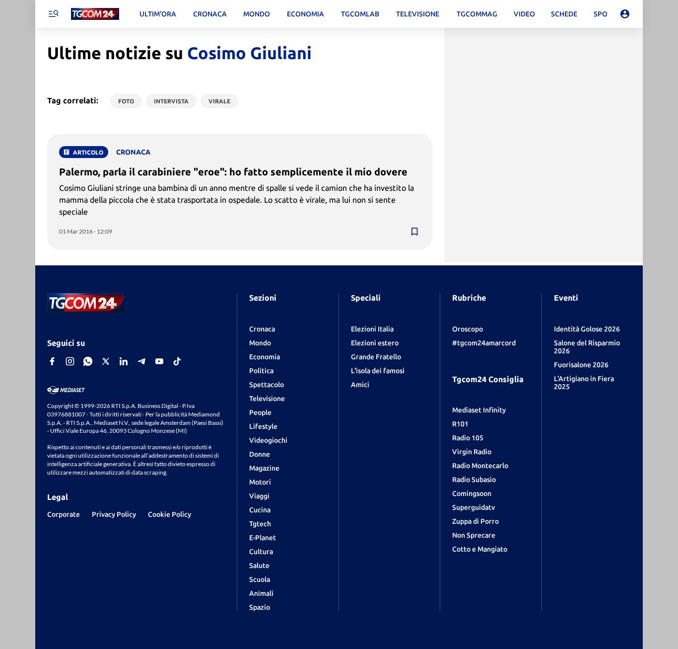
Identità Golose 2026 (587, 329)
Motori (260, 482)
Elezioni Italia (372, 329)
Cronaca (262, 329)
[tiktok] (177, 361)
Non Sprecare (473, 535)
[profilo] (625, 14)
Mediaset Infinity (479, 410)
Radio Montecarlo (480, 466)
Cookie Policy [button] (169, 514)
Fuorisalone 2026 (581, 365)
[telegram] (141, 361)
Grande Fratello (376, 357)
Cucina (260, 510)
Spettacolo (266, 385)
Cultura (261, 552)
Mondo (260, 343)
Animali (261, 593)
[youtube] (159, 361)
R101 (460, 424)
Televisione (267, 399)
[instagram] (70, 361)
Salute (259, 565)
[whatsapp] (88, 361)
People (260, 412)
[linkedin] (124, 361)
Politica (261, 371)
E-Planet (262, 538)
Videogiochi (268, 440)
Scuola (259, 579)
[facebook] (52, 361)
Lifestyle (263, 426)
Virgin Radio (471, 452)
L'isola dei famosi (378, 371)
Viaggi (259, 496)
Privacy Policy (114, 514)
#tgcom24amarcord (484, 343)
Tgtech (260, 524)
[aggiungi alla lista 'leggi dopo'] (414, 232)
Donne (259, 454)
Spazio (259, 607)
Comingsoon (471, 493)
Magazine (264, 468)
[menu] (53, 14)
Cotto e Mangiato (479, 549)
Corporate (63, 514)
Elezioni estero (375, 343)
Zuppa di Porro (475, 521)
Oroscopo (467, 329)
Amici (360, 385)
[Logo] (95, 14)
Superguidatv (473, 507)
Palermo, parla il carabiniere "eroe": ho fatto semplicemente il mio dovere (233, 171)
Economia (264, 357)
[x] (106, 361)
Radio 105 (467, 438)
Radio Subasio (474, 480)
